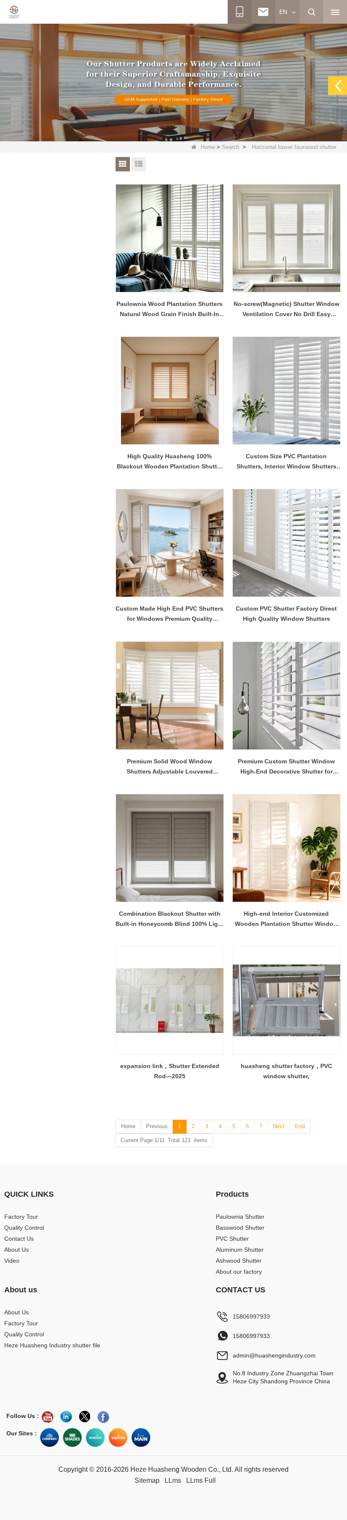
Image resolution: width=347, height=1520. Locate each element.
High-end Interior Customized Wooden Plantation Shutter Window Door (286, 919)
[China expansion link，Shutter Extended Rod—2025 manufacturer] (169, 1000)
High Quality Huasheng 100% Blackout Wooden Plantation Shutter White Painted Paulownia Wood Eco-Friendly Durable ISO (170, 462)
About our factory (239, 1271)
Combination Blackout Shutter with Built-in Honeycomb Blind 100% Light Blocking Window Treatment (170, 919)
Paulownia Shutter (240, 1216)
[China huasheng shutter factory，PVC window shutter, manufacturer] (286, 1000)
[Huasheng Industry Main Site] (141, 1437)
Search (230, 147)
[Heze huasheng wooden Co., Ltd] (14, 11)
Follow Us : (22, 1416)
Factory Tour (21, 1216)
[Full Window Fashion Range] (95, 1437)
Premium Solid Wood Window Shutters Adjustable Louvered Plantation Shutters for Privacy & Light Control (169, 767)
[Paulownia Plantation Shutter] (173, 82)
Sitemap (147, 1480)
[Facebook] (103, 1416)
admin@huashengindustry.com (274, 1355)
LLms (173, 1480)
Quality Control (24, 1227)
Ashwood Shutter (239, 1260)
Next (278, 1126)
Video (11, 1260)
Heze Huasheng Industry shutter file (52, 1345)
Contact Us (19, 1238)
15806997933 (251, 1316)
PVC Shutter (232, 1238)
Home (208, 147)
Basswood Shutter (240, 1227)
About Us (16, 1249)
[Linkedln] (66, 1416)
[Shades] (72, 1437)
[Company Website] (49, 1437)
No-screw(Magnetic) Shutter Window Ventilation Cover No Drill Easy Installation (286, 309)
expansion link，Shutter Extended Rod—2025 (169, 1071)
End (300, 1126)
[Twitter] (84, 1416)
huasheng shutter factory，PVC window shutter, (286, 1071)
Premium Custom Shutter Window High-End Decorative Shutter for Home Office (286, 767)
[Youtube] (47, 1416)
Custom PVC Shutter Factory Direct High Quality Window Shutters (286, 613)
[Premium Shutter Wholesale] (118, 1437)
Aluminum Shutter (240, 1249)
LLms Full (201, 1480)
